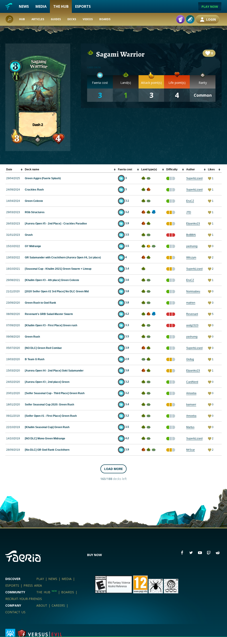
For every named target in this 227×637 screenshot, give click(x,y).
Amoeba (191, 393)
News (24, 6)
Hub (22, 19)
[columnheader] (14, 170)
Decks (71, 19)
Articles (37, 19)
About (41, 605)
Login (210, 19)
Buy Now (94, 555)
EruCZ (190, 201)
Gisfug (190, 359)
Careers (58, 605)
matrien (190, 302)
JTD (188, 212)
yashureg (192, 246)
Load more (113, 469)
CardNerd (192, 381)
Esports (83, 6)
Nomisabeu (193, 291)
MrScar (190, 449)
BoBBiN (191, 234)
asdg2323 (192, 325)
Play (40, 579)
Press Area (32, 585)
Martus (190, 427)
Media (41, 6)
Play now (210, 6)
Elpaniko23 (193, 223)
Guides (56, 19)
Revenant (192, 314)
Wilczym (191, 257)
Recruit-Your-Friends (23, 599)
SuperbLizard (194, 178)
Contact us (15, 612)
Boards (104, 19)
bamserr (191, 404)
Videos (88, 19)
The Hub (60, 6)
